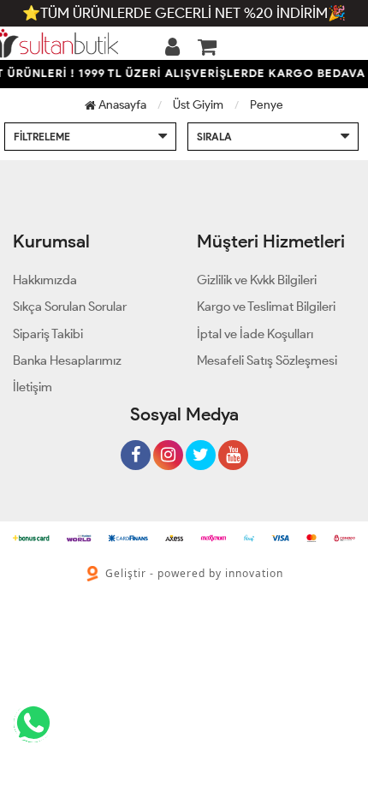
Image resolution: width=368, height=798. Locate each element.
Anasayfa (121, 105)
